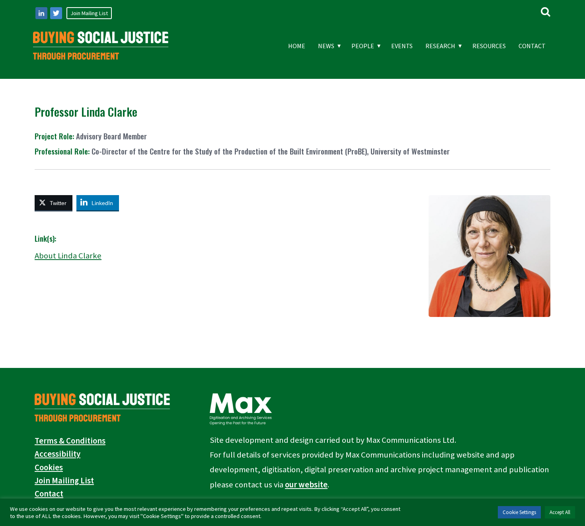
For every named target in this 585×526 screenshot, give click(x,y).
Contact (532, 46)
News (326, 46)
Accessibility (57, 454)
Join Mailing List (89, 13)
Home (296, 46)
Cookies (49, 467)
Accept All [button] (560, 512)
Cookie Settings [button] (519, 512)
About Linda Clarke (68, 255)
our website (306, 484)
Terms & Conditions (70, 441)
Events (402, 46)
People (362, 46)
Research (440, 46)
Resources (489, 46)
